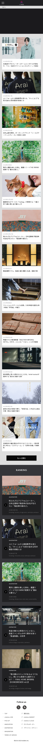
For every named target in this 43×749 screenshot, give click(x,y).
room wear (25, 599)
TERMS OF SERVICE (11, 735)
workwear (36, 512)
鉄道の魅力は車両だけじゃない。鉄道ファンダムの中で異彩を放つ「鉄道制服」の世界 (22, 633)
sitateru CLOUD (29, 721)
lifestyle (17, 599)
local (22, 555)
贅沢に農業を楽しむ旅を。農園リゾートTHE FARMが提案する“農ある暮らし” (23, 590)
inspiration (21, 642)
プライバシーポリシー (31, 728)
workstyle (30, 512)
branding (11, 512)
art (10, 688)
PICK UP (7, 721)
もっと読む (21, 458)
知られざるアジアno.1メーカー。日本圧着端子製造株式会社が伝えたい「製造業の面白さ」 (22, 503)
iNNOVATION (9, 724)
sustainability (33, 599)
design (15, 642)
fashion (22, 688)
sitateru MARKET (29, 717)
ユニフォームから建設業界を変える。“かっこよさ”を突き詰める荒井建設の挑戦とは (23, 547)
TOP (3, 7)
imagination (23, 512)
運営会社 (26, 713)
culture (11, 642)
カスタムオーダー (29, 724)
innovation (18, 555)
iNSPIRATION (9, 728)
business (17, 512)
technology (28, 688)
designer (17, 688)
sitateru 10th (9, 717)
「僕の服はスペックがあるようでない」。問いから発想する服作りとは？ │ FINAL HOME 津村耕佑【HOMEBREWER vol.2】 (23, 678)
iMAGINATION (9, 731)
